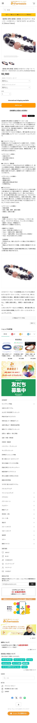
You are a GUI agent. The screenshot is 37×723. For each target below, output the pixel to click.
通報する (33, 323)
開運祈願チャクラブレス (9, 471)
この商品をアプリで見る (18, 318)
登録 (32, 584)
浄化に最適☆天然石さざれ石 (10, 476)
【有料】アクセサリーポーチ (9, 78)
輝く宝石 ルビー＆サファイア (10, 459)
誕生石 (4, 522)
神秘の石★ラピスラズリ (9, 416)
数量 (2, 91)
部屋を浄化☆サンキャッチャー (11, 467)
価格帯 (4, 535)
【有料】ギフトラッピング (8, 84)
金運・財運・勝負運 (7, 438)
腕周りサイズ (5, 543)
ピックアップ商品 (7, 404)
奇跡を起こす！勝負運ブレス (10, 421)
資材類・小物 (5, 514)
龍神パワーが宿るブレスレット (11, 429)
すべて (5, 334)
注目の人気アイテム (7, 408)
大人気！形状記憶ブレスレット (11, 412)
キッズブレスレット (7, 450)
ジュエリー (5, 505)
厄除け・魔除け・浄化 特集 (9, 433)
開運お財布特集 (6, 480)
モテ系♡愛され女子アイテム (10, 484)
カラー (4, 539)
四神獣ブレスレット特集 (9, 454)
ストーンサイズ (6, 526)
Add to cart (18, 105)
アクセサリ (5, 497)
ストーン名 (5, 518)
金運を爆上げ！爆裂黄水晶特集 (11, 425)
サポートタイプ (6, 531)
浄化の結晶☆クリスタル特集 (10, 463)
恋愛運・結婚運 (6, 442)
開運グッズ (5, 510)
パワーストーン (6, 501)
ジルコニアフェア (7, 488)
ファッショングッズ (7, 493)
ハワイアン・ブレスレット (9, 446)
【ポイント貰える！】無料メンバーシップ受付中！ (18, 14)
